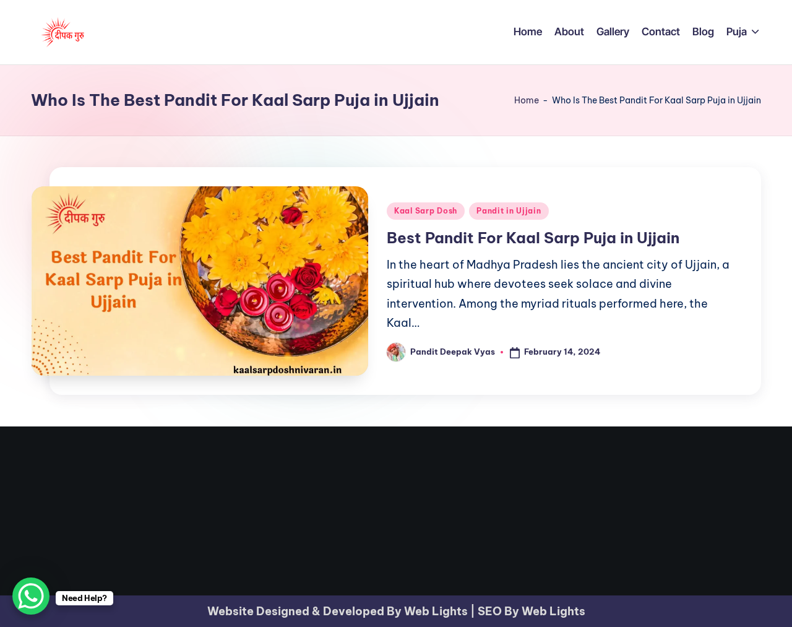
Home (526, 100)
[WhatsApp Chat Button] (31, 596)
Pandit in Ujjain (508, 210)
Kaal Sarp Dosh (425, 210)
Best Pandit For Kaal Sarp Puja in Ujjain (533, 237)
